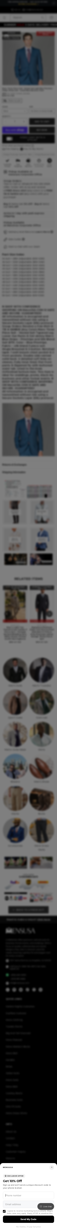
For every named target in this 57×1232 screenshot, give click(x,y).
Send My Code (28, 1219)
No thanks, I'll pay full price (28, 1227)
